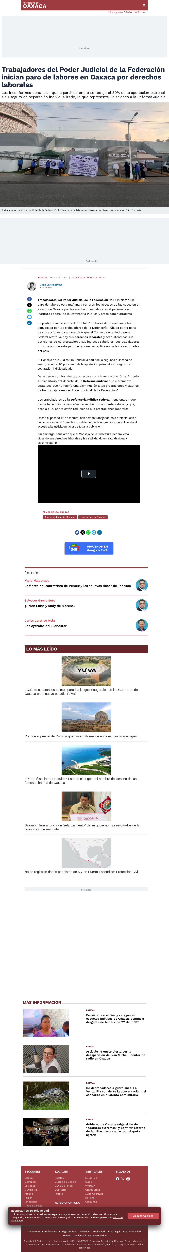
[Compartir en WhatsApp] (29, 311)
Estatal (42, 277)
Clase (88, 1181)
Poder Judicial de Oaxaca (60, 517)
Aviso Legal (113, 1231)
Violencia (85, 1231)
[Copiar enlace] (29, 323)
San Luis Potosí (64, 1185)
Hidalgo (59, 1178)
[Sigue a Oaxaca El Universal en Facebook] (118, 1178)
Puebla (59, 1193)
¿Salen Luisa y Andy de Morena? (50, 606)
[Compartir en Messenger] (29, 317)
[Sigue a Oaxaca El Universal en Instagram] (129, 1178)
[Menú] (144, 5)
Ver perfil (46, 287)
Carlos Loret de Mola (40, 620)
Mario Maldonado (37, 580)
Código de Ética (68, 1231)
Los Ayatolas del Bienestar (46, 626)
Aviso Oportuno (94, 1193)
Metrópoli (30, 1181)
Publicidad (99, 1231)
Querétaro (61, 1189)
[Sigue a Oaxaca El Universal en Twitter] (123, 1178)
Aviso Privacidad (131, 1231)
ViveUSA (90, 1185)
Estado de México (65, 1181)
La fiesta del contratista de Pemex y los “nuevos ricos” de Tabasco (78, 586)
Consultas (91, 1201)
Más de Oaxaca (33, 1205)
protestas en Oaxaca (93, 517)
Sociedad (30, 1185)
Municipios (30, 1189)
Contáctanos (49, 1231)
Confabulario (92, 1189)
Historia (67, 1235)
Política (28, 1193)
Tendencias (31, 1201)
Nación (28, 1197)
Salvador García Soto (40, 600)
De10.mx (90, 1197)
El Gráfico (91, 1178)
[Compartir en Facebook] (29, 299)
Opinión (32, 572)
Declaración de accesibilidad (90, 1235)
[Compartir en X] (29, 305)
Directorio (34, 1231)
